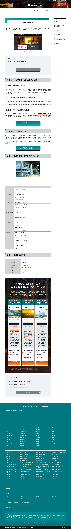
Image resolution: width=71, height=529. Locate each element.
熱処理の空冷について (9, 458)
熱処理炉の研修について (55, 478)
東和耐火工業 (23, 441)
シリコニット (8, 427)
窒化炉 (37, 498)
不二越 (53, 431)
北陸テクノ (38, 445)
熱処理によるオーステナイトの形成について (58, 452)
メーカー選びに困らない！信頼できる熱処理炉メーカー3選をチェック (28, 148)
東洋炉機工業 (54, 439)
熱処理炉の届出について (40, 474)
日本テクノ (7, 431)
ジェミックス (8, 421)
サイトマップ (64, 527)
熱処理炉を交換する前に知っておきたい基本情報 (23, 10)
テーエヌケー (38, 427)
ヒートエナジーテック (39, 423)
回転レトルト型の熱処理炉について (41, 462)
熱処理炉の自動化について (56, 476)
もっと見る (28, 69)
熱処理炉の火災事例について (56, 474)
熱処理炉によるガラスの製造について (57, 466)
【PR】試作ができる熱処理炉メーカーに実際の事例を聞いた (59, 10)
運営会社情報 (56, 43)
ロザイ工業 (7, 423)
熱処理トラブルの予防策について (57, 454)
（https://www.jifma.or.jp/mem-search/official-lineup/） (24, 369)
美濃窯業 (37, 443)
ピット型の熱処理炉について (56, 464)
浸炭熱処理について (39, 460)
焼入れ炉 (7, 496)
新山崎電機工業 (23, 435)
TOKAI (22, 425)
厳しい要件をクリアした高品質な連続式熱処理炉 (20, 66)
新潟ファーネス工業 (9, 435)
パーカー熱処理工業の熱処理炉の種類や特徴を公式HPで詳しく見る (14, 362)
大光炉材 (22, 437)
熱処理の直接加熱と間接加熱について (42, 454)
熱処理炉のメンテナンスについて (57, 482)
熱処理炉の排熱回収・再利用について (42, 469)
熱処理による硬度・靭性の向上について (12, 452)
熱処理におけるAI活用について (25, 458)
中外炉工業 (53, 437)
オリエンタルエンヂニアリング (56, 418)
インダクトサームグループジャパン (41, 418)
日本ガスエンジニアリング (10, 443)
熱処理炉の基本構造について (10, 482)
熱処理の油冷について (39, 456)
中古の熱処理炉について (9, 476)
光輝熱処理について (9, 454)
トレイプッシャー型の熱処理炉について (42, 464)
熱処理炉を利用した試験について (26, 469)
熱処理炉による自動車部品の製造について (12, 469)
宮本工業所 (38, 429)
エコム (22, 423)
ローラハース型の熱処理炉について (26, 464)
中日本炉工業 (8, 439)
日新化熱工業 (38, 441)
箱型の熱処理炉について (24, 466)
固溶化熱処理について (24, 460)
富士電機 (7, 445)
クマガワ (37, 425)
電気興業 (22, 439)
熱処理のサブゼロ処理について (25, 454)
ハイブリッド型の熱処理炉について (41, 478)
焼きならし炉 (54, 496)
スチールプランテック (24, 421)
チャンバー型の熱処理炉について (57, 471)
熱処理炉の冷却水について (25, 471)
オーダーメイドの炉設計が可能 (17, 63)
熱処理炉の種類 (47, 10)
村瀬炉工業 (53, 435)
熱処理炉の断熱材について (40, 476)
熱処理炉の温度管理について (25, 480)
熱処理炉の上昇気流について (25, 474)
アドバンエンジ (23, 418)
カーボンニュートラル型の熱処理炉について (27, 462)
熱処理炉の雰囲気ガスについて (10, 474)
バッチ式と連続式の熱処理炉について (57, 480)
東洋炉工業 (7, 441)
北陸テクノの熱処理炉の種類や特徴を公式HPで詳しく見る (28, 362)
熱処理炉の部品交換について (25, 482)
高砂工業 (37, 433)
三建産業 (53, 433)
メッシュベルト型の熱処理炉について (11, 464)
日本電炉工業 (38, 431)
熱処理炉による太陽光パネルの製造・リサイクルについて (43, 467)
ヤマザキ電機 (23, 429)
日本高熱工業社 (23, 431)
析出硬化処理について (55, 458)
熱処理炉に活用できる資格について (57, 469)
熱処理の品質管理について (10, 456)
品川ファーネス (54, 443)
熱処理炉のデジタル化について (25, 476)
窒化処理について (54, 460)
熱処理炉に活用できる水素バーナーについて (43, 471)
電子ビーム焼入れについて (40, 458)
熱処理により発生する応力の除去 (26, 452)
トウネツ (53, 427)
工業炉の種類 (35, 10)
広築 (52, 423)
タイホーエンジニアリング (40, 421)
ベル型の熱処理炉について (10, 466)
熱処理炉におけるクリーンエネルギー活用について (12, 472)
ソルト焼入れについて (55, 456)
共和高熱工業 (23, 433)
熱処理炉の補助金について (40, 482)
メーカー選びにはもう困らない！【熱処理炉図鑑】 (58, 0)
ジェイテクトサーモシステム (56, 425)
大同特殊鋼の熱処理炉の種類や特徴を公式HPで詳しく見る (41, 362)
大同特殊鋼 (38, 437)
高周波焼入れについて (9, 460)
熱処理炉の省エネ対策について (10, 478)
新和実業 (37, 435)
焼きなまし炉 (38, 496)
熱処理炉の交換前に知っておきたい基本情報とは (28, 123)
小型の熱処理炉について (40, 480)
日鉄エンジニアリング (55, 441)
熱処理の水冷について (24, 456)
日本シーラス (23, 443)
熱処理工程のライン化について (41, 452)
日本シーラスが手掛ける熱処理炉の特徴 (18, 61)
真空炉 (22, 498)
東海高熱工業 (38, 439)
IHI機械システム (8, 425)
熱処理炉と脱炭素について (10, 484)
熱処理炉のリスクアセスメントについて (12, 480)
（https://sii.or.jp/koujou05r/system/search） (26, 368)
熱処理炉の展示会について (25, 478)
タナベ (22, 427)
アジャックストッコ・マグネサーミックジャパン (12, 418)
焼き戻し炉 (22, 496)
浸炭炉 (7, 498)
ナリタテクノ (8, 429)
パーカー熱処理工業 (55, 421)
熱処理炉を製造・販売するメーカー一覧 (11, 10)
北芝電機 (22, 445)
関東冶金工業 (8, 433)
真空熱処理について (9, 462)
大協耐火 (7, 437)
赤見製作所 (53, 429)
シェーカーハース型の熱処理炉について (58, 462)
